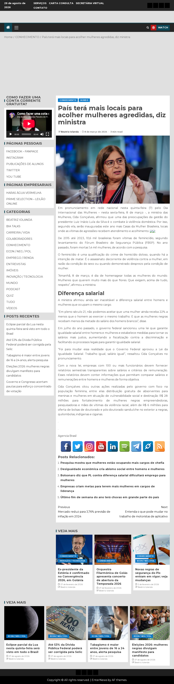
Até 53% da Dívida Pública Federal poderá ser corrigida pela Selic (28, 344)
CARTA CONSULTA (61, 3)
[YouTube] (101, 446)
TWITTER (13, 170)
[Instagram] (89, 446)
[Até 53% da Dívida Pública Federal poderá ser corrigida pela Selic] (66, 623)
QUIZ (10, 295)
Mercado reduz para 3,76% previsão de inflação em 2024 (84, 511)
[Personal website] (148, 446)
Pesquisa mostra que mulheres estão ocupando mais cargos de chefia (112, 462)
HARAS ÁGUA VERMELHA (23, 192)
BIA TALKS (13, 226)
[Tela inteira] (47, 134)
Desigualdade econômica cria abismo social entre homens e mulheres (112, 469)
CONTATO (40, 7)
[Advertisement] (87, 66)
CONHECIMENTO (68, 100)
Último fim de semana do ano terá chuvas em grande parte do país (109, 497)
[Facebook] (65, 446)
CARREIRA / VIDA (18, 232)
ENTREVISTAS (16, 264)
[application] (29, 124)
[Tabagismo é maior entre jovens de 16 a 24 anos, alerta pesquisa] (108, 623)
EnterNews (99, 680)
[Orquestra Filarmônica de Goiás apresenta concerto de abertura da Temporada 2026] (112, 550)
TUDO (10, 302)
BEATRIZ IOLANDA (19, 219)
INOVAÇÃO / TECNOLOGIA (72, 561)
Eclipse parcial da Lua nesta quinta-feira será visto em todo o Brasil (28, 329)
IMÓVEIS (12, 270)
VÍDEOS (11, 308)
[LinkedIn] (112, 446)
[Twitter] (77, 446)
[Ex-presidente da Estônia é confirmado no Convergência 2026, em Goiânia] (74, 550)
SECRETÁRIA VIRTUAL (90, 3)
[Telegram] (136, 446)
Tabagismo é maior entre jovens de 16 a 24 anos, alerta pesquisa (107, 648)
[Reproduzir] (10, 134)
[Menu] (16, 27)
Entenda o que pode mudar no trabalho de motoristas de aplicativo (143, 511)
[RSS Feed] (159, 446)
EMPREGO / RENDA (20, 257)
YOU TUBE (13, 176)
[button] (16, 27)
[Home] (8, 27)
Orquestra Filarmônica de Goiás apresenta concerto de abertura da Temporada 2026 (112, 576)
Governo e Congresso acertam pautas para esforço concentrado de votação (28, 386)
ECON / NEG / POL (146, 561)
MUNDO (84, 100)
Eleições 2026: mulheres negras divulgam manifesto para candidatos (27, 371)
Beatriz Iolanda (70, 131)
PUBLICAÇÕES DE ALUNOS (25, 164)
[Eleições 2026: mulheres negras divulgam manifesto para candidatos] (150, 623)
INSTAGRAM (14, 157)
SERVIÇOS (40, 3)
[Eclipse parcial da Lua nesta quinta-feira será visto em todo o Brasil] (24, 623)
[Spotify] (124, 446)
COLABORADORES (19, 238)
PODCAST (13, 289)
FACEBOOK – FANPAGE (22, 151)
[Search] (148, 27)
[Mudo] (42, 134)
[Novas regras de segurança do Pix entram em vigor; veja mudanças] (151, 550)
